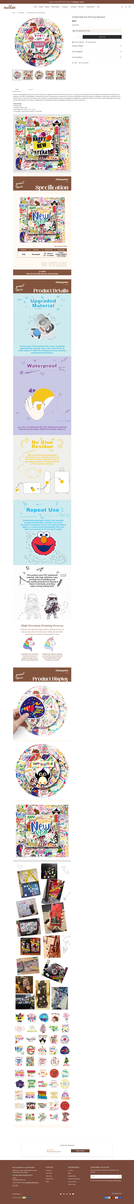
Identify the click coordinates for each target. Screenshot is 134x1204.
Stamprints (19, 1197)
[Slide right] (62, 42)
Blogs (69, 1173)
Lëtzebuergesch (16, 1194)
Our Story (70, 1170)
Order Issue (49, 1176)
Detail (16, 89)
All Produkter (21, 12)
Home (13, 12)
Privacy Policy (71, 1184)
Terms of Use (109, 1180)
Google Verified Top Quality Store (22, 1175)
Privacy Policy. (117, 1180)
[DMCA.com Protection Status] (27, 1198)
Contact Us (49, 1170)
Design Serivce (50, 1178)
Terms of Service (72, 1181)
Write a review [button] (80, 1150)
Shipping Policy (72, 1176)
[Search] (122, 6)
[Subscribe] (120, 1176)
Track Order (49, 1173)
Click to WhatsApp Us (32, 1182)
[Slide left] (16, 42)
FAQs (47, 1181)
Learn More (15, 1185)
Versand (31, 89)
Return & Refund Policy (74, 1178)
